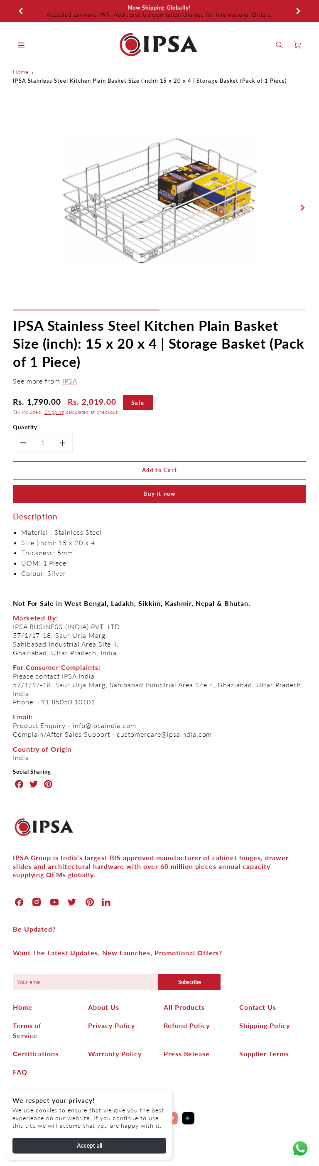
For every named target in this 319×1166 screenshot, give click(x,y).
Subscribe (189, 982)
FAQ (20, 1072)
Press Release (186, 1054)
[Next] (298, 11)
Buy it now (159, 493)
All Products (184, 1007)
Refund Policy (186, 1025)
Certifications (36, 1054)
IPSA (69, 381)
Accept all (89, 1145)
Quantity (25, 427)
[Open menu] (21, 45)
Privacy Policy (111, 1025)
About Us (103, 1007)
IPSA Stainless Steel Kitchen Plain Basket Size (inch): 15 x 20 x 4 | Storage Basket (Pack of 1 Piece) (150, 80)
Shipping (54, 412)
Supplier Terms (264, 1054)
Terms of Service (27, 1030)
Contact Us (258, 1007)
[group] (159, 11)
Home (21, 72)
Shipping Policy (264, 1025)
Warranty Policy (114, 1054)
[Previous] (21, 11)
